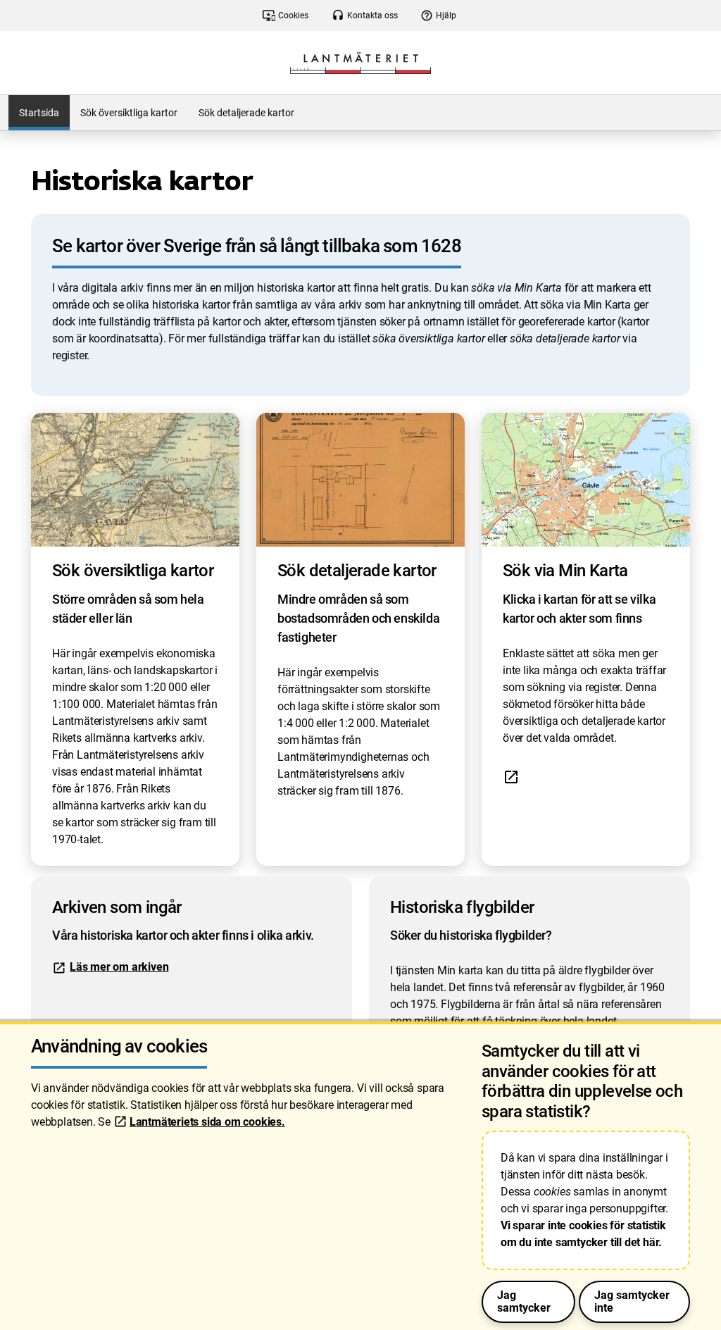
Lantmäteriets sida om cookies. (207, 1122)
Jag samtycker (524, 1301)
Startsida (39, 112)
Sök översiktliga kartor (128, 112)
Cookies (285, 15)
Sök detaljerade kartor (246, 112)
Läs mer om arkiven (119, 967)
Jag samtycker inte (632, 1301)
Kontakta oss (365, 15)
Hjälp (438, 15)
